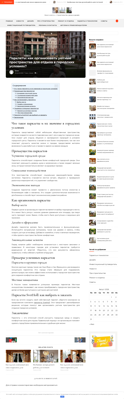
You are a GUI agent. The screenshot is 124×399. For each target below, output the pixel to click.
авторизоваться (50, 385)
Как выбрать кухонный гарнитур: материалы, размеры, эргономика (104, 134)
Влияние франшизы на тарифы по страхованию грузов (105, 72)
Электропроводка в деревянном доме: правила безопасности (106, 187)
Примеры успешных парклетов (26, 108)
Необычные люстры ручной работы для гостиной (103, 55)
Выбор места (21, 102)
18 (95, 310)
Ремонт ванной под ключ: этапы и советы (105, 90)
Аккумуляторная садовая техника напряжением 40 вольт (105, 152)
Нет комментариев (45, 333)
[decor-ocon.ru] (62, 10)
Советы (104, 21)
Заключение (18, 117)
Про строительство (46, 21)
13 (104, 306)
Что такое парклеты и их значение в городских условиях (36, 89)
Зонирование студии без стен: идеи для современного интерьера (105, 222)
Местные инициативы (25, 113)
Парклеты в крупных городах (27, 110)
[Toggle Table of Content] (55, 86)
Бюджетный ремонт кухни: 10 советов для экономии (105, 178)
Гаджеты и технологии (87, 21)
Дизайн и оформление (25, 104)
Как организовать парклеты (25, 100)
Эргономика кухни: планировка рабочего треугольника (104, 240)
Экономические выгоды (25, 97)
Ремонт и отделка (66, 21)
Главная (9, 21)
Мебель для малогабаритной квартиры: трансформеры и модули (105, 81)
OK (62, 396)
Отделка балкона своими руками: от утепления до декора (105, 143)
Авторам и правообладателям (73, 25)
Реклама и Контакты (48, 25)
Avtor (17, 71)
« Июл (91, 324)
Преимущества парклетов (24, 91)
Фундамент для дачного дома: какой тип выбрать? (105, 213)
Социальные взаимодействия (27, 95)
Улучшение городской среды (27, 93)
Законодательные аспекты (26, 106)
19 (99, 310)
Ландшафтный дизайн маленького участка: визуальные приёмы (104, 231)
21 (108, 310)
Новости (20, 21)
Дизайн (30, 21)
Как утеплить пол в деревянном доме (103, 160)
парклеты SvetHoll (42, 303)
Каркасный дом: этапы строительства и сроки (104, 125)
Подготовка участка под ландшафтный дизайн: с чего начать (105, 196)
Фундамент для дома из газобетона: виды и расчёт (106, 204)
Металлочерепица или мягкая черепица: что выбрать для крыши (104, 99)
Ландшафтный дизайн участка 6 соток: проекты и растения (106, 169)
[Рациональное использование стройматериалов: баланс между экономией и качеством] (81, 339)
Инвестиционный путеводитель (21, 25)
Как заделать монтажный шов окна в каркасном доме (105, 46)
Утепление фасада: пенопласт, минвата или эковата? (105, 116)
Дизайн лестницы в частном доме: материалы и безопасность (105, 107)
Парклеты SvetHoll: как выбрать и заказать (30, 115)
